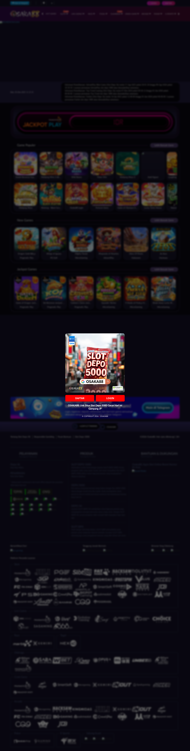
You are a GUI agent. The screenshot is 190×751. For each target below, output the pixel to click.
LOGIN (110, 398)
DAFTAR (79, 398)
